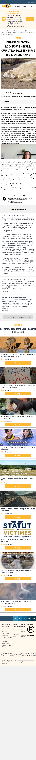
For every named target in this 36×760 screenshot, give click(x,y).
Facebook (16, 633)
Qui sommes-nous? (24, 634)
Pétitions (9, 31)
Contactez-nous (5, 657)
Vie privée (12, 657)
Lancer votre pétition (5, 633)
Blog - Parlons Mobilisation (6, 637)
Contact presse (23, 639)
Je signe (30, 19)
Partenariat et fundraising (6, 643)
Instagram (16, 638)
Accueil (17, 6)
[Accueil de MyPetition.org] (6, 6)
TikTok (15, 640)
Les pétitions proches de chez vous (6, 648)
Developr (4, 666)
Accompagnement (7, 641)
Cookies (17, 657)
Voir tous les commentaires (18, 319)
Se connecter (31, 2)
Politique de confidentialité (25, 657)
